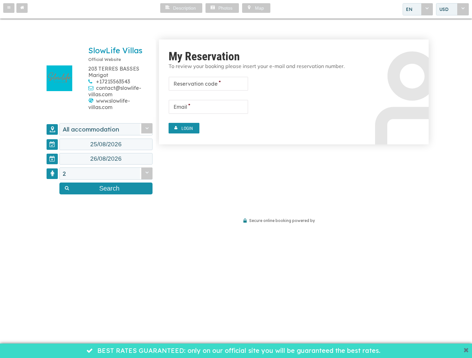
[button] (8, 8)
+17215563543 (113, 81)
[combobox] (418, 9)
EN (409, 9)
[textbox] (106, 144)
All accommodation (91, 129)
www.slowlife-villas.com (109, 104)
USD (444, 9)
